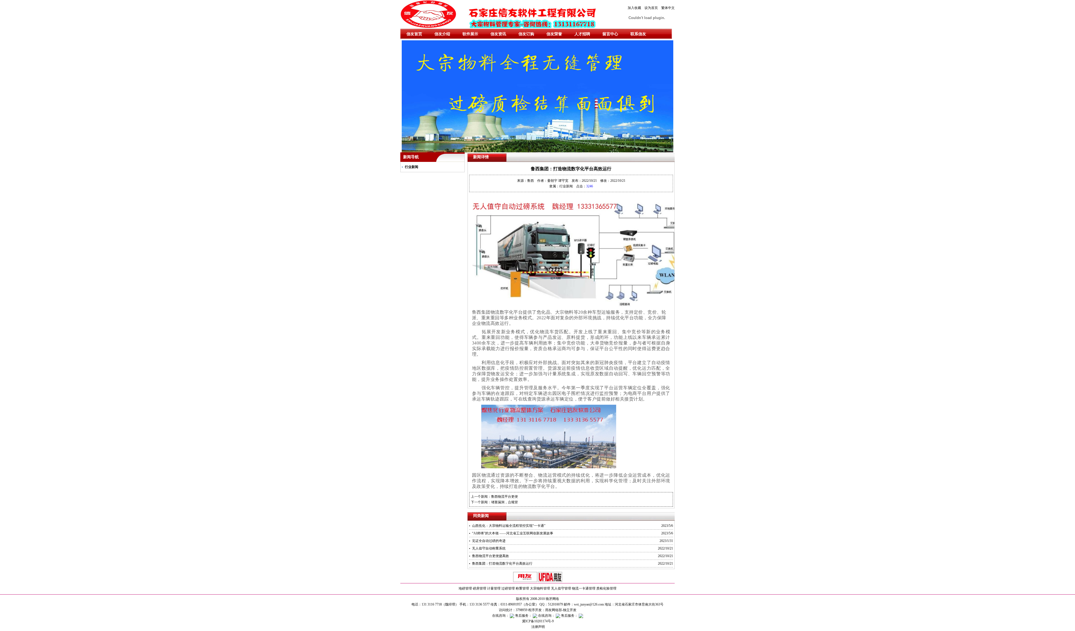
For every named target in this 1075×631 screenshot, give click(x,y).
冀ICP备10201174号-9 (537, 621)
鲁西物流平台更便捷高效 (490, 556)
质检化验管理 (606, 588)
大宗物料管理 (540, 588)
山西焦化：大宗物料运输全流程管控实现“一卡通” (508, 526)
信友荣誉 (554, 34)
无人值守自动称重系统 (489, 548)
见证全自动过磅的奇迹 (489, 541)
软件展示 (470, 34)
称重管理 (522, 588)
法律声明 (538, 627)
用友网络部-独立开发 (560, 610)
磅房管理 (479, 588)
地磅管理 (465, 588)
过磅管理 (508, 588)
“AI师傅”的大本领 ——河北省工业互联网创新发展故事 (512, 533)
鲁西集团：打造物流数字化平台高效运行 (502, 563)
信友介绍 (442, 34)
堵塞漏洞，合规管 (504, 502)
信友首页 (414, 34)
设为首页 (651, 8)
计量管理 (494, 588)
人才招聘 (582, 34)
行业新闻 (411, 167)
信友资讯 (498, 34)
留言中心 (610, 34)
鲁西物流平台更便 (504, 497)
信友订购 (526, 34)
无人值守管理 (561, 588)
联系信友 (638, 34)
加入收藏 (634, 8)
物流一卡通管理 (583, 588)
